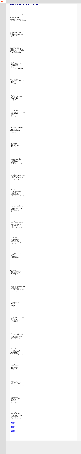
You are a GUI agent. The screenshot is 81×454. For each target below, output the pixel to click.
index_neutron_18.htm (13, 427)
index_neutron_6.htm (13, 430)
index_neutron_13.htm (13, 424)
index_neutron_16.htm (13, 426)
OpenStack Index (12, 6)
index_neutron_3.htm (13, 428)
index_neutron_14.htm (13, 425)
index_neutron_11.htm (13, 423)
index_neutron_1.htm (13, 422)
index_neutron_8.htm (13, 431)
